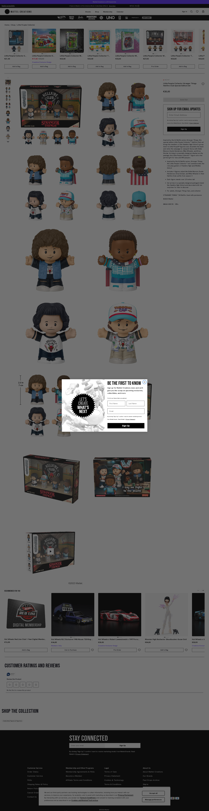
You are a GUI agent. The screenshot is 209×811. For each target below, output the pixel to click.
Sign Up (126, 425)
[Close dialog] (144, 382)
